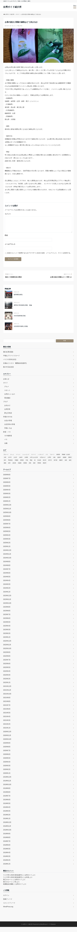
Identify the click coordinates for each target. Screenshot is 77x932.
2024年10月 (7, 558)
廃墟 (31, 460)
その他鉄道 (8, 435)
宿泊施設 (7, 398)
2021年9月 (6, 697)
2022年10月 (7, 648)
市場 (27, 460)
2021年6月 (6, 709)
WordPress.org (8, 906)
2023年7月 (6, 614)
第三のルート (7, 879)
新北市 (44, 460)
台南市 (20, 457)
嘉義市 (59, 457)
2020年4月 (6, 762)
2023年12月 (7, 595)
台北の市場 (8, 420)
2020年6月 (6, 754)
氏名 (6, 235)
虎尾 (30, 463)
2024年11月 (7, 554)
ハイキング (40, 454)
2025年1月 (6, 546)
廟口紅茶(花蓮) (8, 352)
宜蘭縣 (16, 460)
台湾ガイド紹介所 (12, 7)
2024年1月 (6, 592)
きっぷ (12, 454)
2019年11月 (7, 781)
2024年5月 (6, 576)
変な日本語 (8, 413)
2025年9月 (6, 516)
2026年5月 (6, 486)
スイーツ (33, 454)
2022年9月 (6, 652)
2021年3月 (6, 720)
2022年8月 (6, 656)
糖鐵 (5, 463)
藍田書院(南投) (18, 294)
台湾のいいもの (9, 394)
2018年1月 (6, 864)
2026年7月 (6, 478)
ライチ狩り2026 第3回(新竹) (12, 875)
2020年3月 (6, 765)
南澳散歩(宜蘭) (8, 884)
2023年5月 (6, 622)
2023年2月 (6, 633)
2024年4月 (6, 580)
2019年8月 (6, 792)
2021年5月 (6, 713)
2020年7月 (6, 750)
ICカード (6, 454)
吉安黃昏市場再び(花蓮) (21, 326)
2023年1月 (6, 637)
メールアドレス (10, 244)
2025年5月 (6, 531)
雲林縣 (39, 463)
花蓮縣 (19, 463)
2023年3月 (6, 629)
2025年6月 (6, 527)
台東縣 (26, 457)
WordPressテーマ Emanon (48, 924)
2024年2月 (6, 588)
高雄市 (44, 463)
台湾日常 (7, 409)
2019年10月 (7, 784)
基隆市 (70, 457)
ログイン (6, 895)
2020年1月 (6, 773)
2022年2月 (6, 678)
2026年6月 (6, 482)
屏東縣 (22, 460)
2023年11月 (7, 599)
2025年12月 (7, 505)
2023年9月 (6, 607)
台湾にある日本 (34, 457)
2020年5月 (6, 758)
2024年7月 (6, 569)
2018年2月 (6, 860)
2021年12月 (7, 686)
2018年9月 (6, 833)
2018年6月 (6, 845)
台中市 (10, 457)
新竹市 (50, 460)
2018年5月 (6, 849)
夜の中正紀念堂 (8, 367)
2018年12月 (7, 822)
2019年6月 (6, 799)
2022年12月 (7, 641)
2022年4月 (6, 671)
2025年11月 (7, 508)
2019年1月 (6, 818)
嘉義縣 (64, 457)
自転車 (14, 463)
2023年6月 (6, 618)
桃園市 (61, 460)
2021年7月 (6, 705)
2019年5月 (6, 803)
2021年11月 (7, 690)
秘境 (70, 460)
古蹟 (5, 457)
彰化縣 (39, 460)
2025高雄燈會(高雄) (20, 315)
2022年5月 (6, 667)
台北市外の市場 (9, 424)
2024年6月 (6, 573)
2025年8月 (6, 520)
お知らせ (6, 379)
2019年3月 (6, 811)
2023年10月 (7, 603)
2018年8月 (6, 837)
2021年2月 (6, 724)
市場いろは (8, 428)
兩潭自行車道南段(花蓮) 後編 (23, 305)
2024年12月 (7, 550)
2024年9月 (6, 561)
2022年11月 (7, 644)
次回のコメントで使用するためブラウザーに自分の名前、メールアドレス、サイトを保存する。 (39, 253)
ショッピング (25, 454)
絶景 (9, 463)
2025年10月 (7, 512)
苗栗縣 (25, 463)
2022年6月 (6, 663)
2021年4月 (6, 716)
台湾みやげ (43, 457)
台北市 (15, 457)
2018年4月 (6, 852)
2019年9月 (6, 788)
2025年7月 (6, 524)
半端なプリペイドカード (11, 355)
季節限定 (10, 460)
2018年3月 (6, 856)
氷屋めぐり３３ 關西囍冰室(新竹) (15, 363)
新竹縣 (55, 460)
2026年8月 (6, 474)
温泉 (66, 460)
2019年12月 (7, 777)
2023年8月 (6, 610)
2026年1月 (6, 501)
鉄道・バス (7, 432)
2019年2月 (6, 815)
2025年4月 (6, 535)
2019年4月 (6, 807)
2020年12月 (7, 731)
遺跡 (34, 463)
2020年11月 (7, 735)
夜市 (5, 460)
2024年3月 (6, 584)
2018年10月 (7, 830)
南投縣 (58, 454)
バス (5, 439)
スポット (7, 390)
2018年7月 (6, 841)
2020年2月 (6, 769)
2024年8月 (6, 565)
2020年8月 (6, 747)
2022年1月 (6, 682)
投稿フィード (7, 899)
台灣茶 (20, 25)
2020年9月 (6, 743)
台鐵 (5, 443)
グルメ (6, 386)
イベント (18, 454)
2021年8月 (6, 701)
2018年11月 (7, 826)
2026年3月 (6, 493)
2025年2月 (6, 542)
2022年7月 (6, 660)
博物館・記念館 (66, 454)
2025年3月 (6, 539)
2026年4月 (6, 490)
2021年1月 (6, 728)
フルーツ (52, 454)
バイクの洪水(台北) (9, 359)
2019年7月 (6, 796)
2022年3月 (6, 675)
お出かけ (7, 405)
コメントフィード (9, 903)
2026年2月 (6, 497)
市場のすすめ (7, 417)
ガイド (15, 25)
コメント (8, 214)
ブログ (5, 401)
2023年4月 (6, 626)
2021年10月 (7, 694)
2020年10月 (7, 739)
